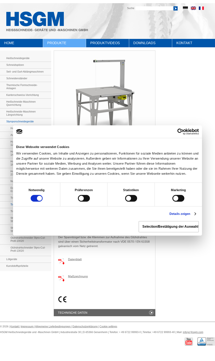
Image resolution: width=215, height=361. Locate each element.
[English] (193, 8)
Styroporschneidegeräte (20, 121)
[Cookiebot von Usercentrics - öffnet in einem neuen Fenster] (180, 131)
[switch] (84, 198)
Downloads (144, 43)
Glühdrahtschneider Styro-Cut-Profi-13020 (27, 249)
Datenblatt (75, 259)
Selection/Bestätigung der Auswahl (170, 226)
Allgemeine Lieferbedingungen (53, 326)
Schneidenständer (16, 78)
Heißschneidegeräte (18, 58)
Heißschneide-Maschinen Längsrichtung (21, 113)
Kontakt (184, 43)
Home (9, 43)
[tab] (104, 312)
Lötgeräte (11, 259)
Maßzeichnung (78, 276)
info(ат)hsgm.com (193, 332)
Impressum (27, 326)
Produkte (56, 43)
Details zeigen (179, 214)
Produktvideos (105, 43)
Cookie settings (108, 326)
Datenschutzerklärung (85, 326)
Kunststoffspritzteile (17, 265)
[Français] (201, 8)
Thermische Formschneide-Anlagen (22, 87)
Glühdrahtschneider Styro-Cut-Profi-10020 (27, 239)
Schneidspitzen (15, 64)
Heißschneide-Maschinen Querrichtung (21, 103)
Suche (130, 8)
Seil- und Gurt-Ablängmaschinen (25, 71)
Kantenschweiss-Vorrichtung (22, 95)
